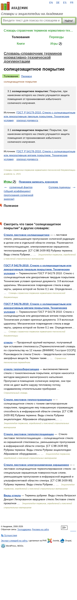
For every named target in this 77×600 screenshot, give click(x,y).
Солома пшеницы (59, 187)
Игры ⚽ (56, 43)
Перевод (26, 76)
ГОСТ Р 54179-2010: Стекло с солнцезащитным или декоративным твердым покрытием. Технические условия (39, 116)
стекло (8, 342)
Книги (21, 43)
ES (65, 2)
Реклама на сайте (40, 529)
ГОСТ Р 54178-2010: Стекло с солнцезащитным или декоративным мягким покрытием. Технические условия (39, 155)
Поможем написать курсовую (38, 181)
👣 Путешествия (9, 535)
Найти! (69, 20)
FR (71, 2)
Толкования (21, 37)
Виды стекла (12, 495)
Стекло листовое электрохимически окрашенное (36, 464)
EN (51, 2)
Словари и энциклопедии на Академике (32, 14)
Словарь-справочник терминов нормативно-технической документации (38, 30)
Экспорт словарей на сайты (14, 540)
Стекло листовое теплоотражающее (28, 399)
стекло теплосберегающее (21, 369)
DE (58, 2)
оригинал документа (27, 120)
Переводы (56, 37)
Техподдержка (24, 529)
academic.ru (14, 6)
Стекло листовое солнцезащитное (27, 234)
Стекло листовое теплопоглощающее (29, 434)
